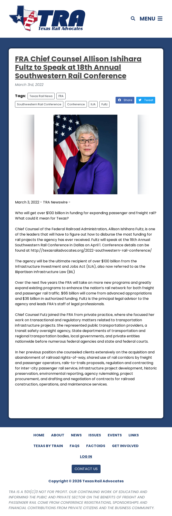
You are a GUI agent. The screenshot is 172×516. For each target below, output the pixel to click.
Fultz (104, 104)
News (76, 435)
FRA (61, 96)
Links (134, 435)
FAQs (75, 445)
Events (115, 435)
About (57, 435)
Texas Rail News (41, 96)
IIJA (93, 104)
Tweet (148, 100)
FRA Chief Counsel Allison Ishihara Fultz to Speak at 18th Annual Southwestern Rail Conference (78, 67)
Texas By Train (48, 445)
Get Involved (125, 445)
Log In (86, 456)
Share (127, 100)
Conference (76, 104)
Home (38, 435)
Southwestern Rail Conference (39, 104)
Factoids (95, 445)
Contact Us (86, 468)
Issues (94, 435)
